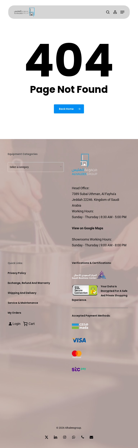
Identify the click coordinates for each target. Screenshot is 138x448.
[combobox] (36, 167)
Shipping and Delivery (22, 293)
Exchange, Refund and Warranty (29, 283)
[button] (122, 12)
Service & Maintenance (23, 303)
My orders (14, 313)
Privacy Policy (17, 273)
